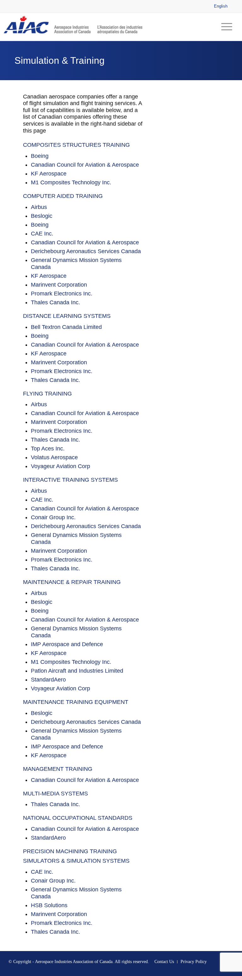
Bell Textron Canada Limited (66, 327)
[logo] (74, 27)
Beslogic (41, 216)
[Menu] (225, 27)
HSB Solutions (49, 905)
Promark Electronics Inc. (61, 293)
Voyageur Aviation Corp (60, 466)
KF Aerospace (48, 173)
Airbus (39, 207)
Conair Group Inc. (53, 517)
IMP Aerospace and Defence (67, 644)
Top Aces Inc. (48, 448)
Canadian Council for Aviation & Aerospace (85, 165)
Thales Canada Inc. (55, 302)
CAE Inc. (42, 233)
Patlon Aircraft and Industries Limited (77, 671)
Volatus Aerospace (54, 457)
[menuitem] (225, 27)
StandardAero (48, 679)
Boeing (40, 156)
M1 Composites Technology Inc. (71, 182)
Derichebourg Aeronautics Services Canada (86, 251)
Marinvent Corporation (59, 285)
